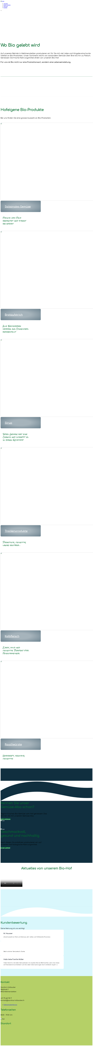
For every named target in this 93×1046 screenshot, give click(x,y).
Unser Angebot (6, 5)
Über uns (5, 6)
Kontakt (5, 7)
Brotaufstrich (14, 314)
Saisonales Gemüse (18, 206)
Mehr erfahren (5, 819)
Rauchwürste (13, 744)
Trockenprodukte (16, 531)
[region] (46, 22)
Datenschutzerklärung (10, 1004)
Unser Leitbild (5, 848)
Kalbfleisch (12, 636)
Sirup (8, 422)
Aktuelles (5, 3)
